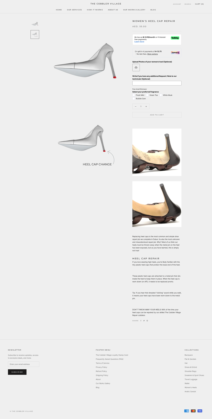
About (98, 379)
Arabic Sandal (190, 391)
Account (177, 4)
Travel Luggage (191, 379)
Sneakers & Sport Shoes (194, 375)
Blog (153, 10)
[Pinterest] (147, 320)
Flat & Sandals (190, 359)
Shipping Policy (102, 375)
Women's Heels (191, 387)
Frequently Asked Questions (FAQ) (109, 359)
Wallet (187, 383)
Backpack (189, 355)
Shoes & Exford (191, 367)
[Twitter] (144, 320)
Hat (186, 363)
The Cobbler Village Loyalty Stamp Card (112, 355)
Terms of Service (102, 363)
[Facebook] (141, 320)
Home (59, 10)
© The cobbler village (21, 411)
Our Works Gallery (134, 10)
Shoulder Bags (190, 371)
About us (113, 10)
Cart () (199, 4)
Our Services (74, 10)
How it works (95, 10)
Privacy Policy (101, 367)
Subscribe (17, 372)
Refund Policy (101, 371)
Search (188, 4)
